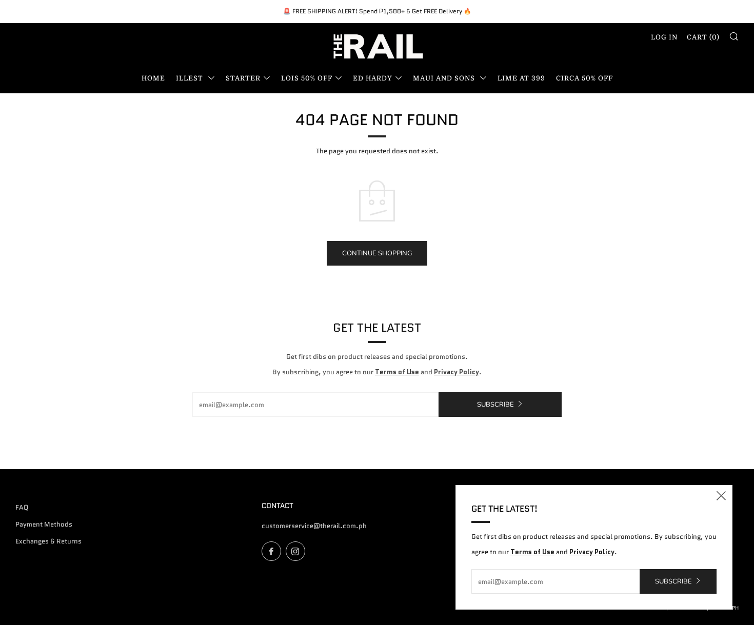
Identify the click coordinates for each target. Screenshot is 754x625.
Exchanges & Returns (48, 541)
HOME (153, 78)
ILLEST (190, 78)
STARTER (243, 78)
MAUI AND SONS (445, 78)
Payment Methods (43, 524)
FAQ (21, 507)
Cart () (703, 37)
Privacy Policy (456, 372)
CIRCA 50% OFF (584, 78)
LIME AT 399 (521, 78)
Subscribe (495, 404)
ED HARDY (372, 78)
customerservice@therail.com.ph (314, 526)
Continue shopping (377, 253)
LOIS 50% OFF (306, 78)
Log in (664, 37)
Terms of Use (397, 372)
